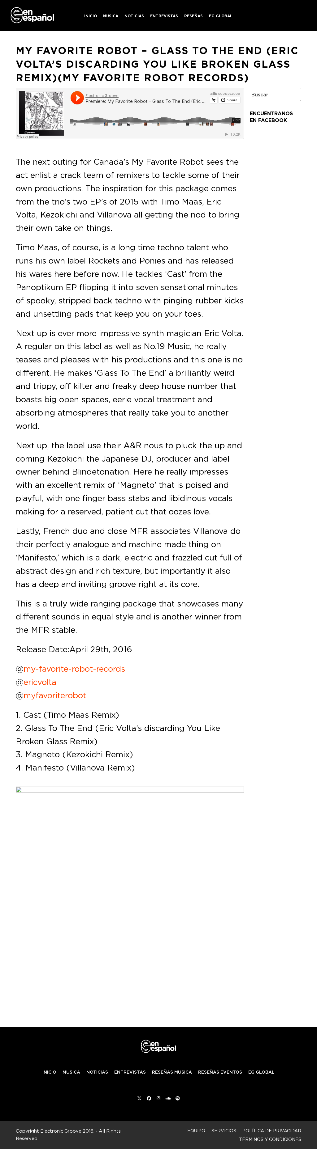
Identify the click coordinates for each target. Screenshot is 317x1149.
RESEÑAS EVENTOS (220, 1072)
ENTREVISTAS (130, 1072)
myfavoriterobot (55, 695)
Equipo (196, 1130)
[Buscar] (292, 94)
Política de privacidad (271, 1130)
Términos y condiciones (270, 1139)
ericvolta (40, 682)
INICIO (49, 1072)
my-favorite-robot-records (74, 669)
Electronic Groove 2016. (67, 1131)
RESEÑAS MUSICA (172, 1072)
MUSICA (71, 1072)
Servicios (223, 1130)
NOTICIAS (97, 1072)
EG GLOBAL (261, 1072)
